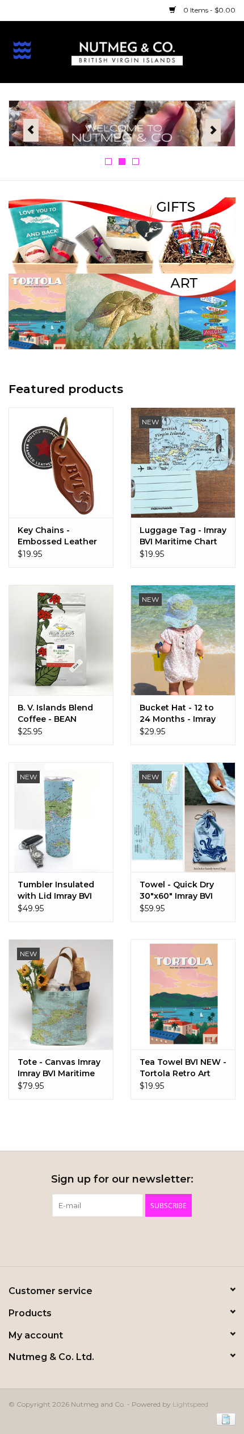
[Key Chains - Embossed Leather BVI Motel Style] (61, 462)
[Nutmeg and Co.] (144, 51)
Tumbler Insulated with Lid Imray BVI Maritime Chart (56, 890)
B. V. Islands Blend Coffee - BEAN (55, 713)
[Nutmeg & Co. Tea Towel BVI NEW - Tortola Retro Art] (183, 994)
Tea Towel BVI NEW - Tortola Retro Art (183, 1067)
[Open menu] (22, 49)
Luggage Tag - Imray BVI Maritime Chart (183, 536)
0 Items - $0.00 (208, 10)
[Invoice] (223, 1418)
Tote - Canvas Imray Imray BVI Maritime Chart (59, 1068)
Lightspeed (190, 1404)
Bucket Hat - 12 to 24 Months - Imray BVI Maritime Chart (178, 713)
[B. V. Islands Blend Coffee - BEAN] (61, 640)
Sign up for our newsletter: (122, 1179)
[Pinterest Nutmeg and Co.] (122, 1240)
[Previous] (31, 130)
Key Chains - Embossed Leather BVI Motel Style (57, 536)
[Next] (213, 130)
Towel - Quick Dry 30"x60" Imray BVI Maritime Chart (177, 890)
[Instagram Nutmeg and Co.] (142, 1240)
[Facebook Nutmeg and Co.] (101, 1240)
